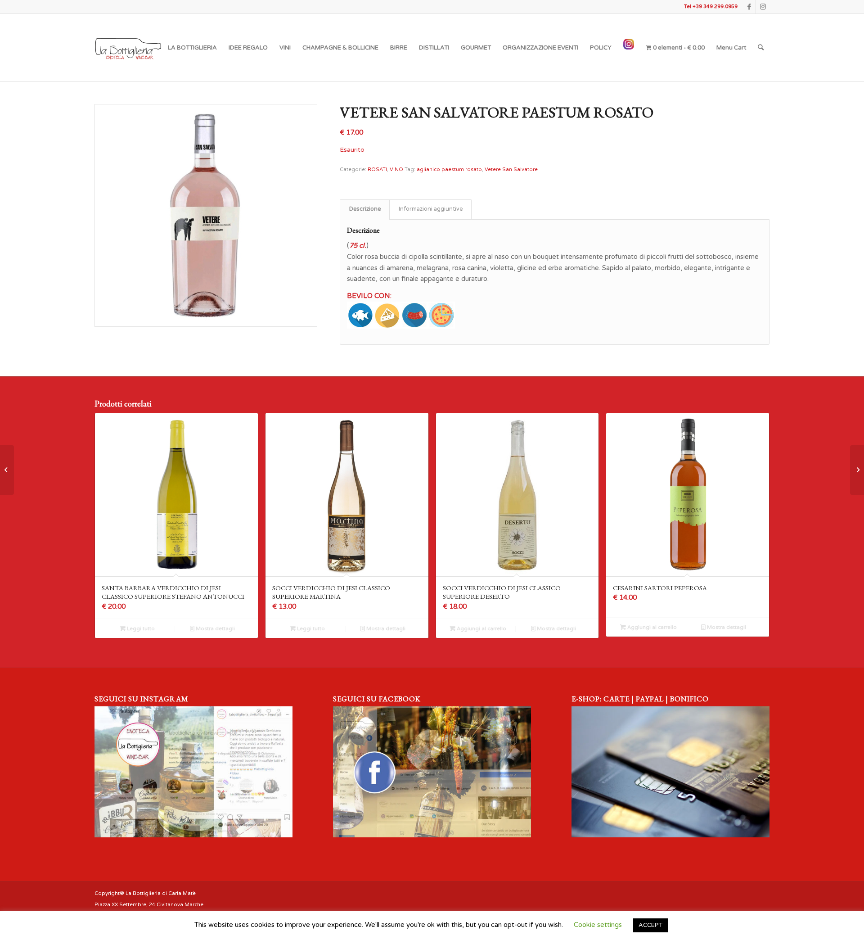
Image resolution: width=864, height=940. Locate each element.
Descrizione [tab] (365, 209)
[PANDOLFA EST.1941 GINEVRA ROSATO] (7, 470)
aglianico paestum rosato (449, 169)
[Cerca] (761, 47)
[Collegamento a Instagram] (763, 7)
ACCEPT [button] (650, 925)
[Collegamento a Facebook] (749, 7)
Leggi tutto (140, 629)
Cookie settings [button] (598, 925)
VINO (396, 169)
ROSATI (377, 169)
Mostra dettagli (214, 629)
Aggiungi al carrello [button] (480, 629)
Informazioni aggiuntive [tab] (431, 209)
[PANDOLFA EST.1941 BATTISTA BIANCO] (857, 470)
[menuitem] (192, 47)
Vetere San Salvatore (511, 169)
